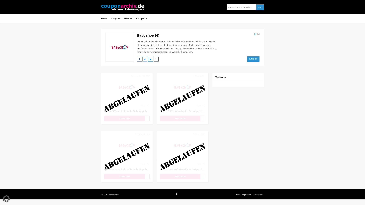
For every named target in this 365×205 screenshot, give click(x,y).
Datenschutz (258, 194)
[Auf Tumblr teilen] (156, 59)
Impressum (246, 194)
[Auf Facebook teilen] (139, 59)
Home (104, 19)
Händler (128, 19)
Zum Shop (253, 59)
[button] (6, 198)
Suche (260, 7)
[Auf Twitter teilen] (144, 59)
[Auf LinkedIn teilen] (150, 59)
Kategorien (141, 19)
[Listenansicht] (258, 34)
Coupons (115, 19)
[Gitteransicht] (255, 34)
